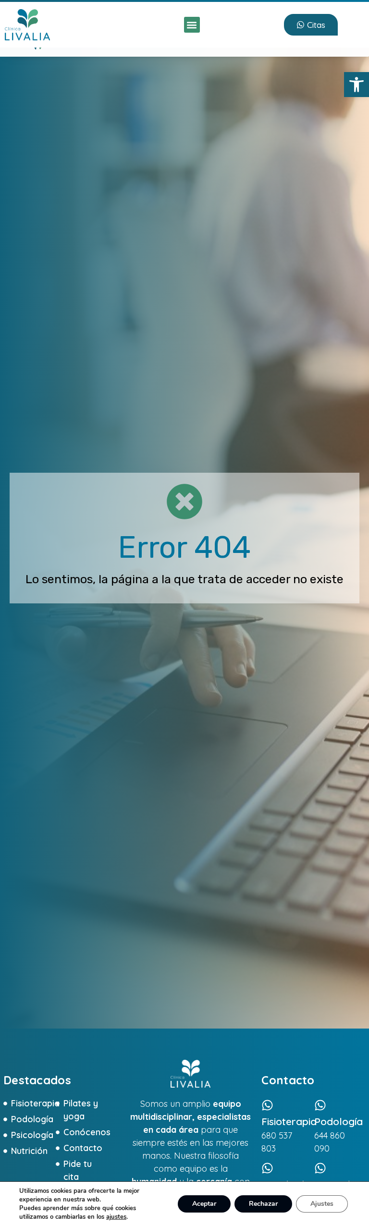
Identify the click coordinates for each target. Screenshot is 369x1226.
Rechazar (263, 1203)
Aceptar (204, 1203)
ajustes (116, 1217)
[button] (356, 84)
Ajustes (321, 1203)
